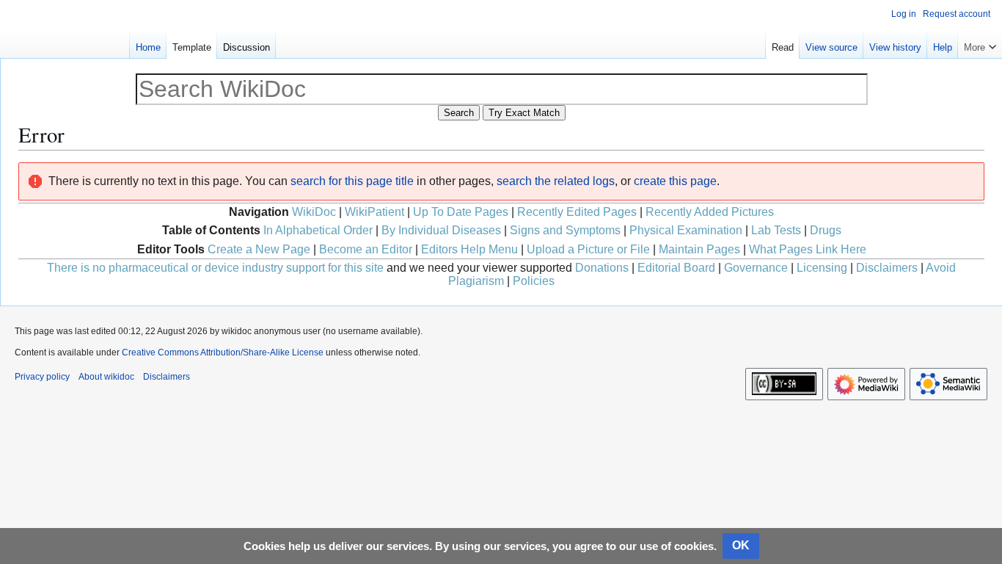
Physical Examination (685, 230)
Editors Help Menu (469, 249)
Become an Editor (365, 249)
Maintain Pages (699, 249)
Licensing (822, 267)
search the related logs (556, 181)
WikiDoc (314, 212)
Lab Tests (776, 230)
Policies (534, 281)
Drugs (825, 230)
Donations (602, 267)
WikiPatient (374, 212)
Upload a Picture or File (588, 249)
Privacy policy (42, 377)
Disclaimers (887, 267)
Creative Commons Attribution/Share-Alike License (222, 352)
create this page (675, 181)
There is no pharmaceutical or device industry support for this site (215, 267)
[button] (980, 44)
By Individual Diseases (441, 230)
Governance (756, 267)
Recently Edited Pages (577, 212)
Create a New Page (259, 249)
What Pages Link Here (807, 249)
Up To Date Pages (460, 212)
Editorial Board (676, 267)
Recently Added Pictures (710, 212)
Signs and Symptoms (565, 230)
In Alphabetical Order (318, 230)
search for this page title (352, 181)
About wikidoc (106, 377)
